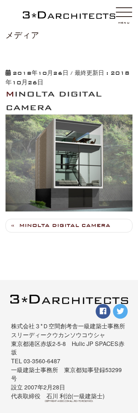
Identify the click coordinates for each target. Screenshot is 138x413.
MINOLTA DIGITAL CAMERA (64, 225)
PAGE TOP (128, 369)
